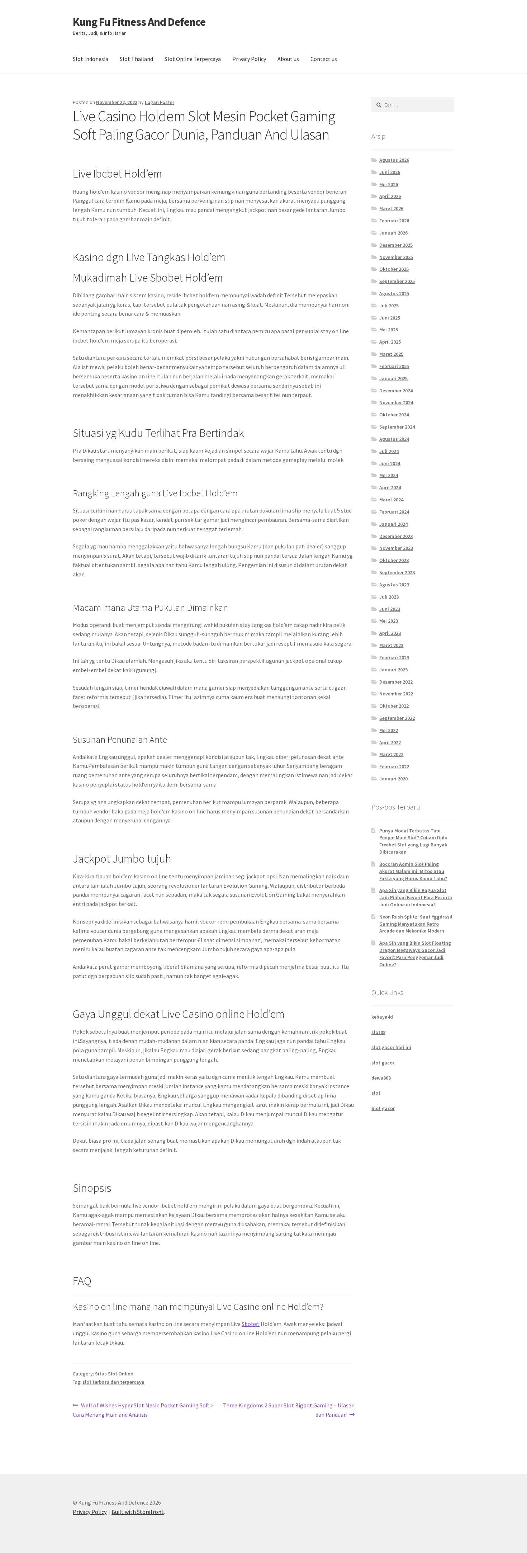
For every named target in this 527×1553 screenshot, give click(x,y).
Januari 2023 (393, 669)
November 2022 (396, 693)
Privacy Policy (249, 58)
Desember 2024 (396, 390)
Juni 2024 (389, 463)
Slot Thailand (136, 58)
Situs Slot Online (114, 1373)
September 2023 (397, 572)
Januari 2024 (393, 524)
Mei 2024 (388, 475)
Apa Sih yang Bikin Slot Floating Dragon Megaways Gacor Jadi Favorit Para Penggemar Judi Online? (415, 953)
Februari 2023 (394, 657)
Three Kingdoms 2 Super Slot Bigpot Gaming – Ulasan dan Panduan (288, 1409)
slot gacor (382, 1062)
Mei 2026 (388, 184)
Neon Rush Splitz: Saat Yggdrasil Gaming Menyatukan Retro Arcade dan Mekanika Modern (415, 924)
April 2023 (390, 633)
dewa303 (381, 1078)
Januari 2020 (393, 778)
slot (375, 1093)
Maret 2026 (391, 208)
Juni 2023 (389, 609)
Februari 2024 (394, 512)
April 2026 (390, 196)
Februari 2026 (394, 220)
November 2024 (396, 402)
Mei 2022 (388, 730)
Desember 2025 (396, 245)
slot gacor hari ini (391, 1047)
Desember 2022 (396, 682)
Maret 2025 (391, 354)
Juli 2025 (389, 305)
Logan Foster (159, 102)
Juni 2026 (389, 172)
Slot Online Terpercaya (193, 58)
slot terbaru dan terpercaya (113, 1382)
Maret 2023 (391, 645)
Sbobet (251, 1323)
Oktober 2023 (394, 560)
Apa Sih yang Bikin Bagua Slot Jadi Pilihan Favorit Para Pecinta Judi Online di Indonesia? (415, 897)
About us (288, 58)
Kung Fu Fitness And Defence (139, 22)
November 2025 (396, 257)
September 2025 (397, 281)
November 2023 (396, 548)
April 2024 (390, 487)
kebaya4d (382, 1017)
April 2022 (390, 742)
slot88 (378, 1032)
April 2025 (390, 342)
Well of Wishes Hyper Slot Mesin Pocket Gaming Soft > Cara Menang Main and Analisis (143, 1409)
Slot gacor (383, 1108)
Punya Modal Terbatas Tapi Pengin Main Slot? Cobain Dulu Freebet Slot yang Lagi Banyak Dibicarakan (413, 841)
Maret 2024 (391, 499)
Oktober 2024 (394, 414)
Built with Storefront (137, 1511)
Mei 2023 (388, 621)
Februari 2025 (394, 366)
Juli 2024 (389, 451)
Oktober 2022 (394, 706)
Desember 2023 (396, 536)
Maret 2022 (391, 754)
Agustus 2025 (394, 293)
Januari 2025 (393, 378)
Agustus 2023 (394, 584)
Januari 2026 (393, 233)
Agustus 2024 (394, 439)
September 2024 (397, 427)
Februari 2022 (394, 766)
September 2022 (397, 718)
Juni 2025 (389, 318)
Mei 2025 (388, 329)
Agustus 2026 (394, 160)
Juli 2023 (389, 597)
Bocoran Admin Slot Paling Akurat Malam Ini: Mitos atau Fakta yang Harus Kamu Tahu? (413, 871)
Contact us (323, 58)
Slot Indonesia (90, 58)
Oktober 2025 (394, 269)
